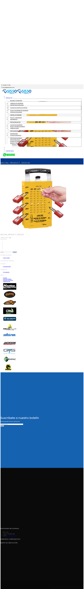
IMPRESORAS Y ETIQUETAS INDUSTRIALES (20, 144)
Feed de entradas (7, 279)
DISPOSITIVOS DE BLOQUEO (17, 105)
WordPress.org (6, 281)
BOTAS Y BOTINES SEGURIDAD (17, 126)
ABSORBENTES (13, 119)
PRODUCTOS (9, 98)
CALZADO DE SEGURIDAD (16, 125)
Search (14, 252)
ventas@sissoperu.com (11, 535)
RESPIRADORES (14, 133)
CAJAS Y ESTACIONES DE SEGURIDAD (19, 110)
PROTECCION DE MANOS (16, 138)
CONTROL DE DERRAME (16, 115)
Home (2, 159)
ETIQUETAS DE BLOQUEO (16, 112)
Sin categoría (6, 272)
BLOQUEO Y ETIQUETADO (16, 100)
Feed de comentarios (8, 280)
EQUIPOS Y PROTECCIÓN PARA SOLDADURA (20, 143)
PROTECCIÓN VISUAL (15, 140)
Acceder (5, 277)
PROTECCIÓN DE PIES (15, 122)
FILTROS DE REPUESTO (15, 135)
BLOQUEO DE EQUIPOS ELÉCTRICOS (18, 107)
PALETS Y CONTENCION (16, 117)
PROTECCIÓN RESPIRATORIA (17, 131)
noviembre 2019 (7, 266)
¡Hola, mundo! (6, 257)
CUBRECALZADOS (14, 128)
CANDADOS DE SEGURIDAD (16, 103)
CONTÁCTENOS (10, 151)
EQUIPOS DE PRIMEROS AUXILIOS (18, 141)
